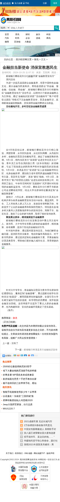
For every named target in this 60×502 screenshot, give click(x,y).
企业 (28, 38)
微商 (7, 42)
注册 (45, 3)
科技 (48, 34)
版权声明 (50, 453)
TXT (43, 453)
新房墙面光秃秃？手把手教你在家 (19, 379)
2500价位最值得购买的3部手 (17, 366)
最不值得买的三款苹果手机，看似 (19, 383)
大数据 (28, 42)
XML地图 (28, 453)
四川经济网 (24, 459)
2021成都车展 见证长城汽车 (38, 421)
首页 (7, 34)
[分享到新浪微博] (18, 355)
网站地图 (37, 453)
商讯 (48, 38)
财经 (28, 34)
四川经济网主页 (24, 59)
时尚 (17, 38)
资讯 (17, 34)
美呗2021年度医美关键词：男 (39, 444)
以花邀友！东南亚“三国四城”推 (18, 396)
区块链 (17, 42)
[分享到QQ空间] (14, 355)
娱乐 (38, 34)
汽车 (7, 38)
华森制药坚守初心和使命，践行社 (41, 440)
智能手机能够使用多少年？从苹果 (19, 392)
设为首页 (7, 3)
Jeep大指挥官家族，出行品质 (17, 404)
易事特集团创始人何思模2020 (18, 400)
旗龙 (15, 318)
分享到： (9, 356)
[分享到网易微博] (29, 355)
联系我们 (19, 453)
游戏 (38, 38)
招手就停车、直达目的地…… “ (39, 437)
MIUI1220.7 (9, 408)
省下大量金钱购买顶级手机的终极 (19, 370)
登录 (55, 3)
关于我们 (9, 453)
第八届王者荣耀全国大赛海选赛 (39, 433)
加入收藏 (18, 3)
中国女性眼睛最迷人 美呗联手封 (40, 429)
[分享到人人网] (25, 355)
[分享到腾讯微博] (22, 355)
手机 (27, 3)
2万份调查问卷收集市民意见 (38, 425)
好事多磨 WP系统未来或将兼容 (18, 374)
